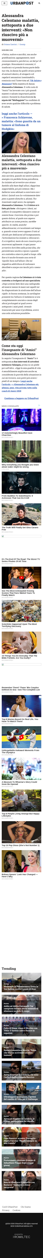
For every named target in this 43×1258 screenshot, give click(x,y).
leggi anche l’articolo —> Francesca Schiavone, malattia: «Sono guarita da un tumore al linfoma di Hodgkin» (21, 121)
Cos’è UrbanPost (10, 1206)
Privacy (5, 1210)
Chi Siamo (26, 1206)
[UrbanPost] (22, 3)
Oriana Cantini (10, 44)
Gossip (22, 44)
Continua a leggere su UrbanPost (21, 398)
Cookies (16, 1210)
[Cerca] (39, 3)
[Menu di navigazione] (4, 3)
